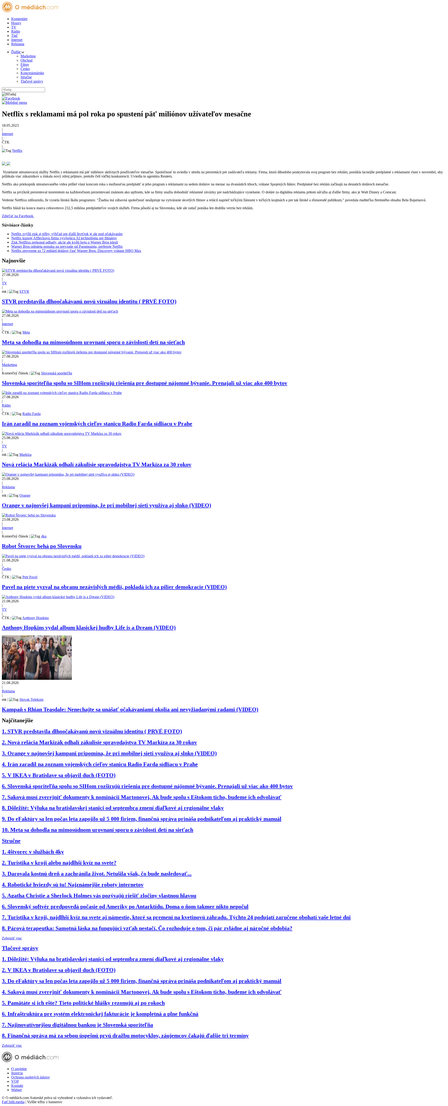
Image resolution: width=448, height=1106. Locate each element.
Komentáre (19, 19)
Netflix (17, 151)
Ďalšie (16, 52)
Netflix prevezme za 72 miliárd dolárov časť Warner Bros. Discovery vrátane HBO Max (76, 251)
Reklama (17, 44)
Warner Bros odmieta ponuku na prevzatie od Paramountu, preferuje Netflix (67, 246)
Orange (24, 495)
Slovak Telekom (31, 699)
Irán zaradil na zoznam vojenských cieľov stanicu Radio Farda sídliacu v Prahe (97, 424)
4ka (43, 536)
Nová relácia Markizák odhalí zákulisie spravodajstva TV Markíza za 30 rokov (96, 464)
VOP (15, 1081)
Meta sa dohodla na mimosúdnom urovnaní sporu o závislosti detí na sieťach (93, 342)
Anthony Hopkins (35, 618)
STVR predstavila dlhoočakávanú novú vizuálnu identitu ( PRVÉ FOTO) (89, 301)
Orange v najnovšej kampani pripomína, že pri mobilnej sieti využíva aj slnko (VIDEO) (106, 505)
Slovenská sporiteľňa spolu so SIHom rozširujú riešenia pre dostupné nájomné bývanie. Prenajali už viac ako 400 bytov (144, 383)
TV (13, 27)
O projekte (19, 1069)
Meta (26, 332)
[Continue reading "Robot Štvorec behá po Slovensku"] (29, 515)
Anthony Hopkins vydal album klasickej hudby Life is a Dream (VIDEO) (89, 628)
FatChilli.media (13, 1102)
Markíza (25, 455)
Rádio (15, 31)
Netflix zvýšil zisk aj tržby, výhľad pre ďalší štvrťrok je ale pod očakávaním (66, 234)
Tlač (14, 36)
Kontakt (17, 1086)
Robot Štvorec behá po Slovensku (41, 546)
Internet (16, 40)
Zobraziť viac (12, 938)
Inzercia (17, 1073)
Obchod (26, 60)
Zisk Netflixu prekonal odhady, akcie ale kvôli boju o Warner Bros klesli (64, 242)
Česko (25, 69)
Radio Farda (31, 414)
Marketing (28, 56)
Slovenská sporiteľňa (56, 373)
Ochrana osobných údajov (30, 1077)
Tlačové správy (32, 81)
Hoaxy (16, 23)
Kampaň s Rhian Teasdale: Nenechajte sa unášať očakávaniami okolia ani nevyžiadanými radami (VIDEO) (130, 709)
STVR (24, 291)
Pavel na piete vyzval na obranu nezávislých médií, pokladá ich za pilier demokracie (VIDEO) (114, 587)
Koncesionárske (32, 73)
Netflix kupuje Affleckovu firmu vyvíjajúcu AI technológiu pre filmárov (64, 238)
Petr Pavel (29, 577)
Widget (16, 1090)
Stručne (26, 77)
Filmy (25, 64)
